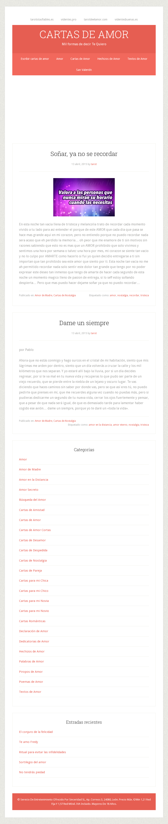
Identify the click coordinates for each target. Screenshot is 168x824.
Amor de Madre (43, 295)
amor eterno (120, 424)
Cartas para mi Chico (33, 591)
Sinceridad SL (77, 799)
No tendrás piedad (32, 772)
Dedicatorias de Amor (34, 641)
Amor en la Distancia (33, 480)
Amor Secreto (28, 490)
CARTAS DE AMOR (84, 34)
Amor (23, 459)
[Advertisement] (84, 106)
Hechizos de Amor (31, 651)
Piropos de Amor (31, 672)
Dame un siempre (84, 323)
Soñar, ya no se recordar (84, 154)
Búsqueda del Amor (32, 500)
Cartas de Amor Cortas (35, 530)
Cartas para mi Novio (34, 611)
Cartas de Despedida (33, 550)
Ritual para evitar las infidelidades (42, 752)
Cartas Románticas (32, 621)
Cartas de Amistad (31, 510)
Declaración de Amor (33, 631)
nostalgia (122, 295)
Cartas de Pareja (30, 570)
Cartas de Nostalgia (64, 295)
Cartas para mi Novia (34, 601)
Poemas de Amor (31, 682)
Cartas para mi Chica (33, 580)
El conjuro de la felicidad (36, 732)
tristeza (145, 295)
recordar (134, 295)
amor (113, 295)
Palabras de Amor (31, 661)
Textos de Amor (30, 692)
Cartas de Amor (30, 520)
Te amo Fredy (28, 742)
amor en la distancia (100, 424)
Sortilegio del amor (32, 762)
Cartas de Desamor (32, 540)
